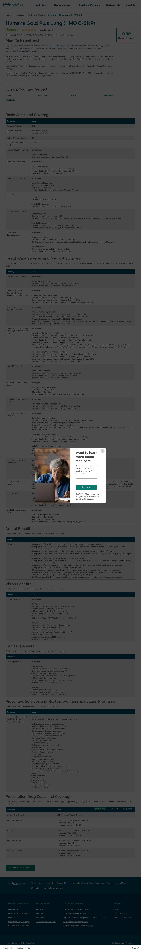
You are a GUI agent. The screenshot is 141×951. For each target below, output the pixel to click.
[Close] (102, 451)
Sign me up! (86, 487)
